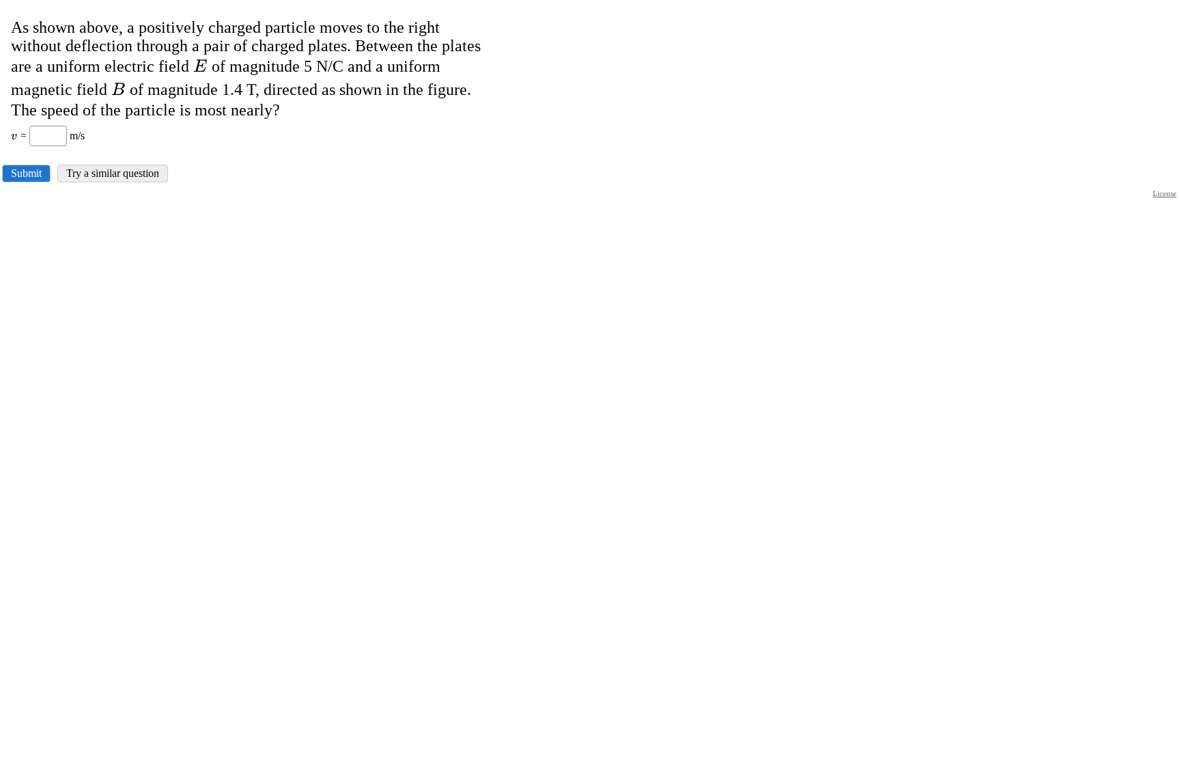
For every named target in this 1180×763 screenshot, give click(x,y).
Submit (26, 173)
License (1165, 193)
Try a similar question (112, 173)
